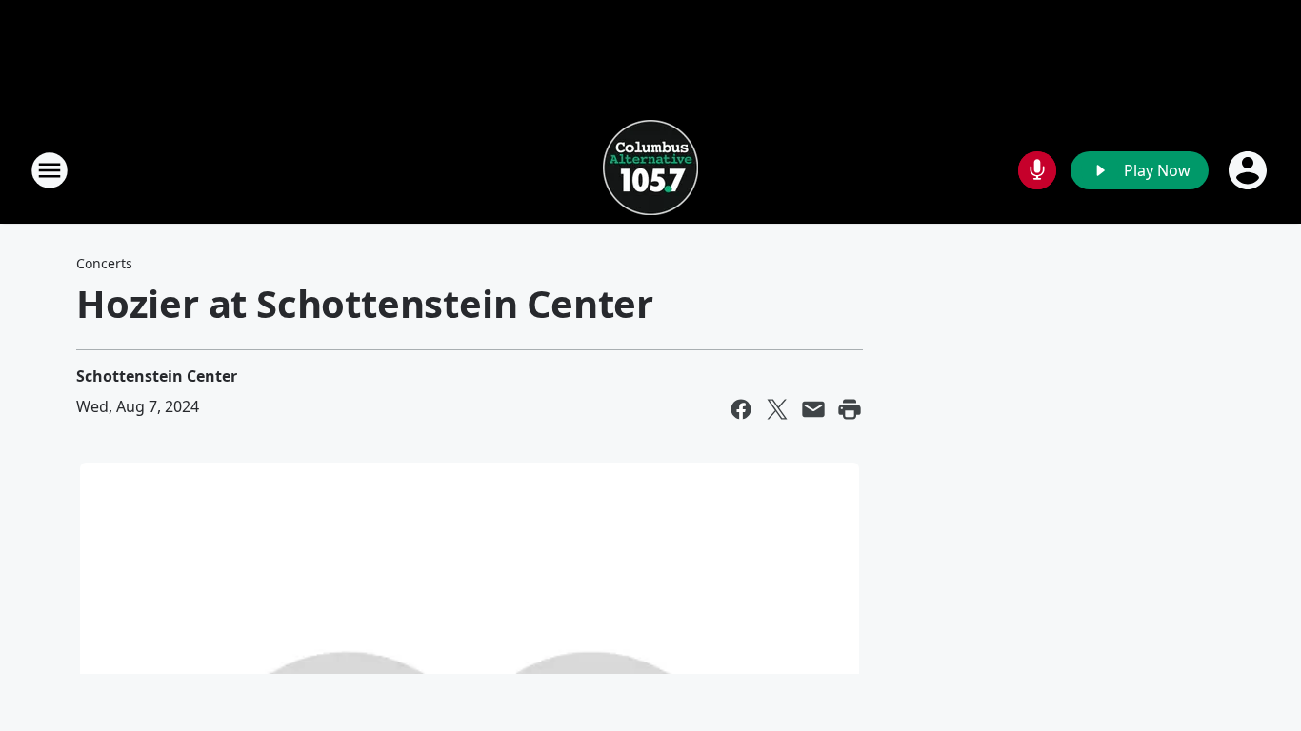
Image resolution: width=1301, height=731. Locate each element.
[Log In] (1250, 170)
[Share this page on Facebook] (741, 409)
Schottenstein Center (156, 376)
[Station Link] (650, 170)
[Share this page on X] (777, 409)
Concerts (104, 263)
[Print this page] (849, 409)
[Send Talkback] (1037, 170)
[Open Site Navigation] (49, 170)
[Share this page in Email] (813, 409)
